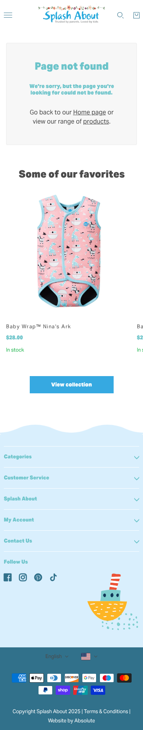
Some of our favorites (72, 174)
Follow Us (16, 562)
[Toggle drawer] (8, 15)
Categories (18, 456)
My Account (19, 520)
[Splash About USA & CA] (71, 15)
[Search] (120, 15)
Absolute (84, 720)
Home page (89, 112)
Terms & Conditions (106, 711)
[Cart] (136, 15)
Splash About (20, 498)
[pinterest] (38, 577)
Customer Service (26, 477)
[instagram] (23, 577)
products (96, 121)
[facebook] (7, 577)
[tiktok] (53, 577)
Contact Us (18, 541)
